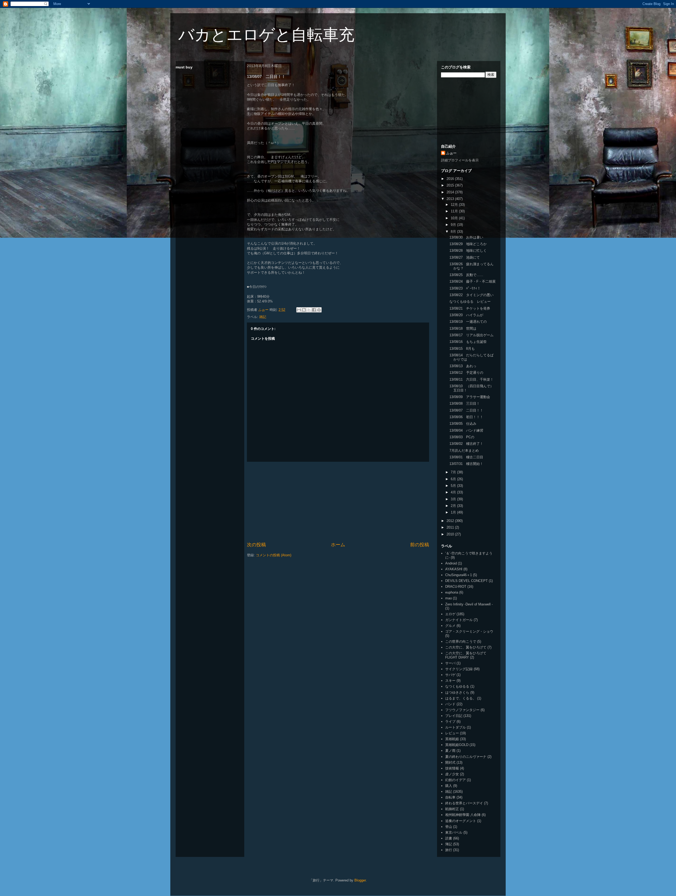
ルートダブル (455, 727)
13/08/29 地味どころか (468, 244)
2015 (451, 185)
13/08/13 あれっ (462, 366)
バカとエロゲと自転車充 (266, 35)
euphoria (451, 592)
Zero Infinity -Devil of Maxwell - (469, 604)
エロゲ (450, 614)
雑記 (262, 317)
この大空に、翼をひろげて (465, 647)
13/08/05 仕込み (462, 424)
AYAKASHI (453, 569)
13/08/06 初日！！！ (466, 417)
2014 (451, 192)
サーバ (450, 663)
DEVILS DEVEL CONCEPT (466, 581)
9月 (454, 225)
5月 (454, 486)
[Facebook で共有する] (314, 309)
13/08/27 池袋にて (464, 257)
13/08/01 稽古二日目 (466, 457)
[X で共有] (309, 309)
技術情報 (452, 768)
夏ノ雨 (450, 751)
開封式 (450, 762)
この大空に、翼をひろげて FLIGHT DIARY (465, 655)
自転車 (450, 797)
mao (448, 598)
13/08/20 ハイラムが (466, 315)
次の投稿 (256, 544)
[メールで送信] (299, 309)
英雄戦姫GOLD (456, 745)
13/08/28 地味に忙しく (468, 251)
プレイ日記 (453, 716)
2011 (451, 527)
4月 (454, 492)
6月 (454, 479)
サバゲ (450, 675)
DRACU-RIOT (455, 587)
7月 (454, 472)
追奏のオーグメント (460, 821)
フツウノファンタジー (462, 710)
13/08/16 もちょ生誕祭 (468, 342)
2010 (451, 534)
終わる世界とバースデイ (464, 803)
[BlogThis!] (304, 309)
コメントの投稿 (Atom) (273, 555)
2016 (451, 179)
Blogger (360, 880)
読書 (448, 838)
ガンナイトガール (459, 620)
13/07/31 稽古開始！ (466, 464)
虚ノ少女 (452, 774)
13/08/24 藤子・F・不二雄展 (472, 281)
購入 (448, 786)
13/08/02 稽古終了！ (466, 444)
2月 (454, 506)
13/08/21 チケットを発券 (469, 308)
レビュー (452, 733)
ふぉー (451, 153)
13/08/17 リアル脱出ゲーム (471, 335)
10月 (455, 218)
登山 (448, 827)
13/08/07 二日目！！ (466, 410)
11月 (455, 211)
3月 (454, 499)
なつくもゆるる (457, 686)
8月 (454, 232)
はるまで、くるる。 (460, 698)
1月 (454, 512)
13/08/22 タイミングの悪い (471, 295)
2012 (451, 521)
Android (451, 563)
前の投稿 (419, 544)
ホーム (338, 544)
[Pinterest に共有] (319, 309)
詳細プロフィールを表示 (460, 160)
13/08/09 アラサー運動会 (469, 397)
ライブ (450, 722)
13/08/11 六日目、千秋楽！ (471, 379)
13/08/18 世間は (462, 328)
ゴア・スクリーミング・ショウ (469, 631)
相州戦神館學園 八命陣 (463, 815)
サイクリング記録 (459, 669)
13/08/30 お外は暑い (466, 237)
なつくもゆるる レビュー (470, 302)
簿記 (448, 844)
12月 (455, 205)
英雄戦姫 (452, 739)
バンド (450, 704)
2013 (451, 199)
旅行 (448, 850)
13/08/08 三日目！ (464, 403)
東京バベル (453, 832)
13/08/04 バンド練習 (466, 430)
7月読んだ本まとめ (464, 450)
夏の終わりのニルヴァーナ (465, 757)
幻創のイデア (455, 780)
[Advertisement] (338, 502)
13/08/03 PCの (461, 437)
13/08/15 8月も (462, 349)
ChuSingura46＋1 (458, 575)
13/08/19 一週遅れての (468, 322)
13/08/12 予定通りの (466, 373)
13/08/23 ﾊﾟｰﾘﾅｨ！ (465, 288)
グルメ (450, 626)
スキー (450, 681)
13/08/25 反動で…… (466, 275)
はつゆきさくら (457, 692)
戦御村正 (452, 809)
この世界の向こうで (460, 641)
